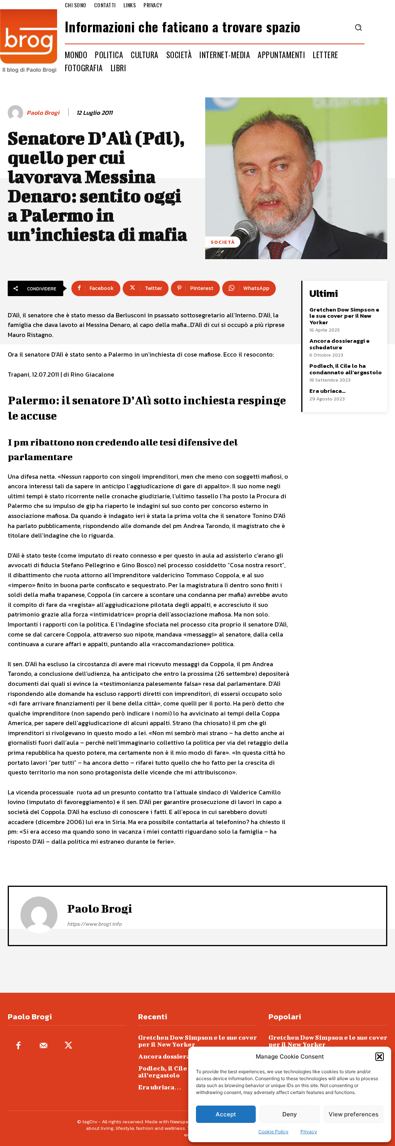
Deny (289, 1114)
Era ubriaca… (327, 390)
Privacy (308, 1131)
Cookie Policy (273, 1131)
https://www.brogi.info (94, 924)
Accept (226, 1114)
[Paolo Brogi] (16, 113)
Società (223, 242)
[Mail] (43, 1046)
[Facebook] (18, 1046)
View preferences (353, 1114)
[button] (379, 1057)
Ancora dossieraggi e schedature (339, 344)
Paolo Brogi (43, 112)
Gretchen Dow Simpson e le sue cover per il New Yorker (344, 316)
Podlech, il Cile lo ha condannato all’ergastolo (345, 369)
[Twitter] (68, 1046)
